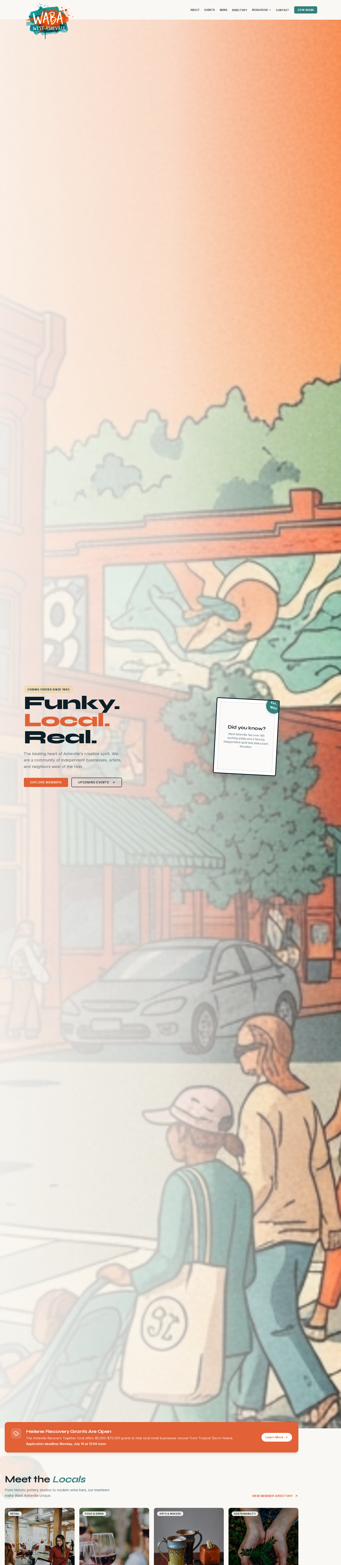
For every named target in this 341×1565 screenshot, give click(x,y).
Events (209, 10)
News (223, 10)
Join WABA (305, 10)
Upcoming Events (93, 782)
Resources (260, 10)
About (195, 10)
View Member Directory (272, 1496)
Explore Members (46, 782)
